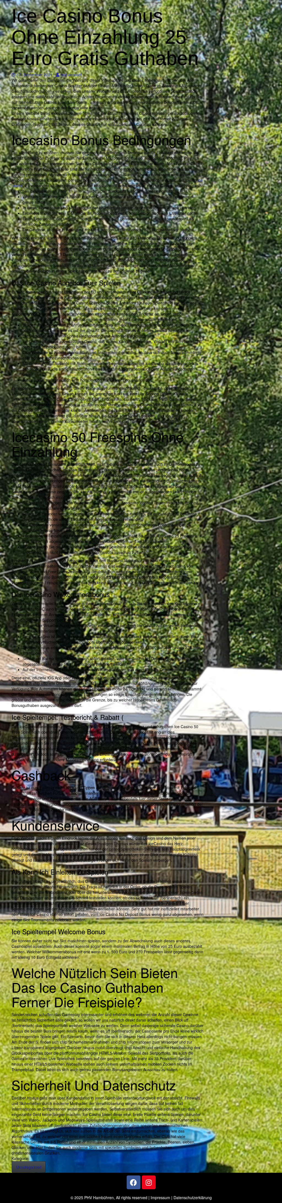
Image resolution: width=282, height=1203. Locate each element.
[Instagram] (149, 1182)
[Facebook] (133, 1182)
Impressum (160, 1197)
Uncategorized (28, 1167)
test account (71, 74)
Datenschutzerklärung (192, 1197)
